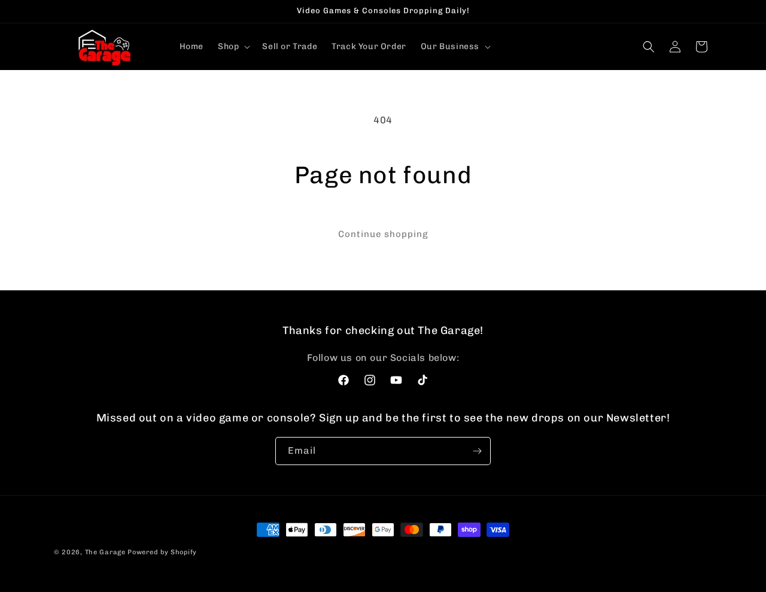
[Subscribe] (477, 451)
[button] (233, 46)
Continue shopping (383, 234)
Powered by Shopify (162, 552)
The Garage (105, 552)
